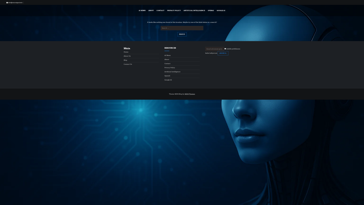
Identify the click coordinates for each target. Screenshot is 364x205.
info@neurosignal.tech (15, 2)
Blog (125, 60)
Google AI (221, 10)
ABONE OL (223, 53)
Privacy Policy (174, 10)
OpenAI (211, 10)
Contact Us (128, 64)
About (151, 10)
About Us (127, 56)
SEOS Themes (190, 94)
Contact (160, 10)
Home (126, 52)
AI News (142, 10)
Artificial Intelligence (194, 10)
